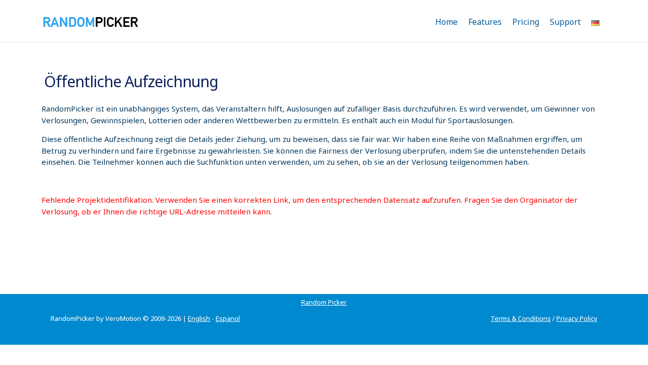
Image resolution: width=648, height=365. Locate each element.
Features (485, 21)
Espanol (228, 318)
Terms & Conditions (521, 318)
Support (565, 21)
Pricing (525, 21)
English (199, 318)
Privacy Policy (576, 318)
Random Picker (324, 302)
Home (446, 21)
